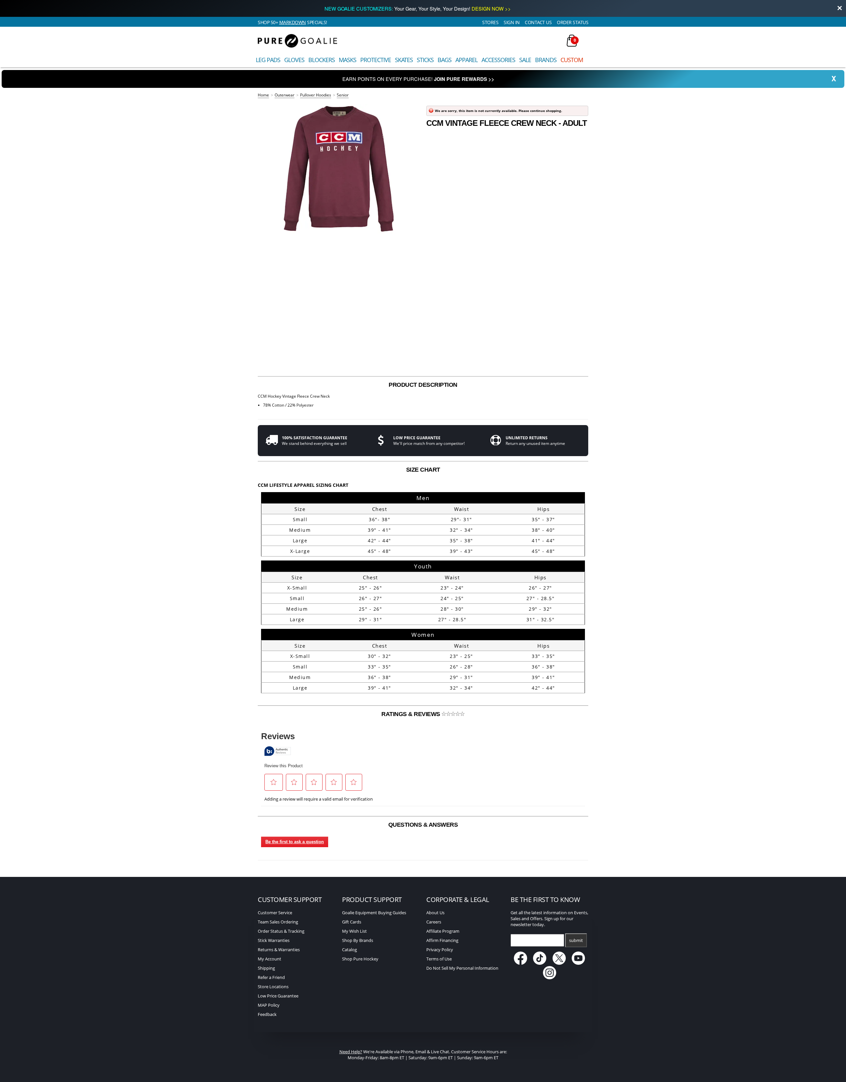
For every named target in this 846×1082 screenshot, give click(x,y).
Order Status (572, 22)
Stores (490, 22)
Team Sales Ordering (278, 922)
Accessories (498, 60)
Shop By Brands (357, 940)
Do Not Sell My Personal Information (462, 968)
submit (576, 940)
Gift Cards (351, 922)
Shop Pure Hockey (360, 959)
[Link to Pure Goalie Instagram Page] (549, 978)
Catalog (349, 950)
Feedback (267, 1014)
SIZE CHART (423, 469)
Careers (433, 922)
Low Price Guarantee (278, 996)
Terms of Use (439, 959)
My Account (269, 959)
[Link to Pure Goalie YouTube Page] (578, 963)
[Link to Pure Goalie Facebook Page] (521, 963)
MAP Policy (269, 1005)
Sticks (425, 60)
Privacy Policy (439, 950)
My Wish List (354, 931)
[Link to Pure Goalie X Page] (559, 963)
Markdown (292, 22)
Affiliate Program (442, 931)
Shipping (266, 968)
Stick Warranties (273, 940)
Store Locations (273, 987)
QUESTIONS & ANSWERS (423, 824)
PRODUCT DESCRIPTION (423, 384)
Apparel (466, 60)
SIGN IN (512, 22)
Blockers (321, 60)
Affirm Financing (442, 940)
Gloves (294, 60)
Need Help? (350, 1052)
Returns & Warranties (279, 950)
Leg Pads (268, 60)
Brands (546, 60)
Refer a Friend (271, 977)
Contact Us (538, 22)
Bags (444, 60)
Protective (375, 60)
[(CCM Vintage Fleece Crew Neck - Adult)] (339, 169)
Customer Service (275, 913)
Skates (404, 60)
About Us (435, 913)
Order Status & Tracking (281, 931)
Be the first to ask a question (294, 841)
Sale (525, 60)
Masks (347, 60)
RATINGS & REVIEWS (411, 714)
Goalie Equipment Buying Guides (374, 913)
